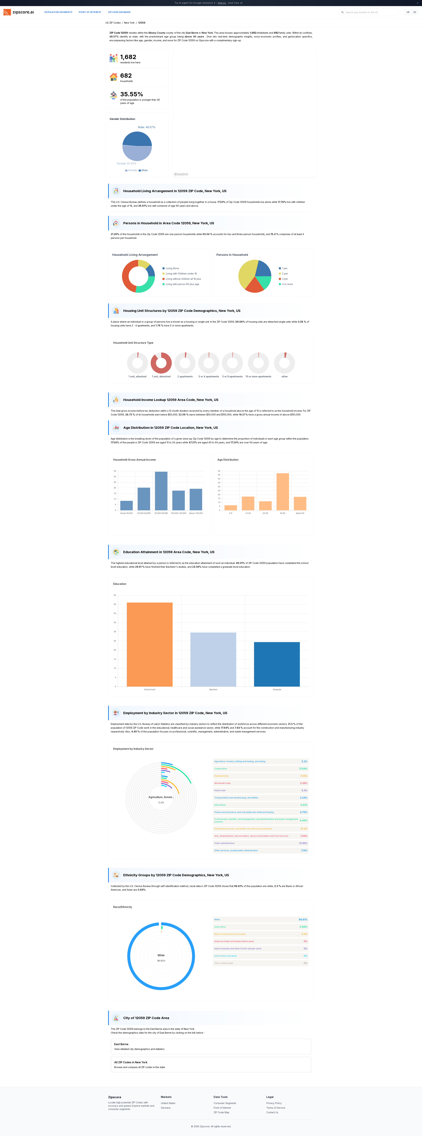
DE (414, 12)
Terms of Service (275, 1107)
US (408, 12)
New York (129, 22)
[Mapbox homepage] (181, 174)
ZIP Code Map (221, 1112)
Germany (166, 1107)
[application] (137, 148)
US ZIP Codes (113, 22)
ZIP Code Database (119, 12)
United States (168, 1103)
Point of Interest (90, 12)
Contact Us (272, 1112)
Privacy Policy (274, 1103)
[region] (244, 113)
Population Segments (58, 12)
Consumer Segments (225, 1103)
